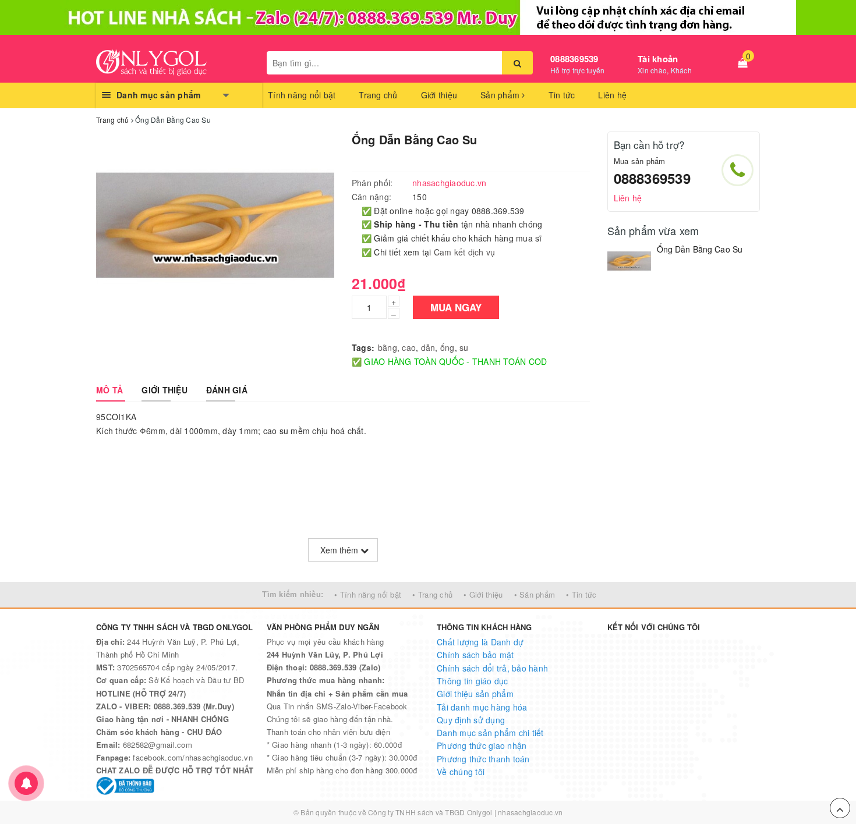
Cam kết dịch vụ (465, 252)
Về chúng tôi (460, 771)
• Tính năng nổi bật (367, 594)
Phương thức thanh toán (483, 759)
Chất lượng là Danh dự (480, 642)
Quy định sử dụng (471, 720)
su (464, 347)
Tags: (363, 347)
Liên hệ (612, 95)
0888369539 (574, 58)
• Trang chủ (432, 594)
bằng (387, 347)
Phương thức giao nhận (481, 745)
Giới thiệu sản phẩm (475, 693)
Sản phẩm (501, 95)
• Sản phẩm (535, 594)
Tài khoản (658, 58)
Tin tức (562, 95)
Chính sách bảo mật (475, 654)
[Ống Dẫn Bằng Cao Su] (629, 265)
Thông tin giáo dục (472, 681)
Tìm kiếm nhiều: (292, 593)
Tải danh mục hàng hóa (482, 707)
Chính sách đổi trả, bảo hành (492, 668)
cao (409, 347)
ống (447, 347)
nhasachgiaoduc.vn (530, 812)
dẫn (428, 347)
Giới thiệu (439, 95)
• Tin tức (581, 594)
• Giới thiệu (483, 594)
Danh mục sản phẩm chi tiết (490, 732)
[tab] (109, 390)
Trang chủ (378, 95)
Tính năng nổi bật (301, 95)
